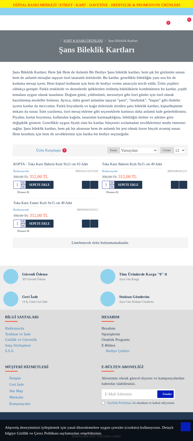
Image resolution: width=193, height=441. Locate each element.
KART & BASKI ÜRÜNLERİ (83, 41)
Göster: (167, 150)
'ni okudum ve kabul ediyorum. (141, 403)
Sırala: (113, 150)
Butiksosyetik (21, 171)
